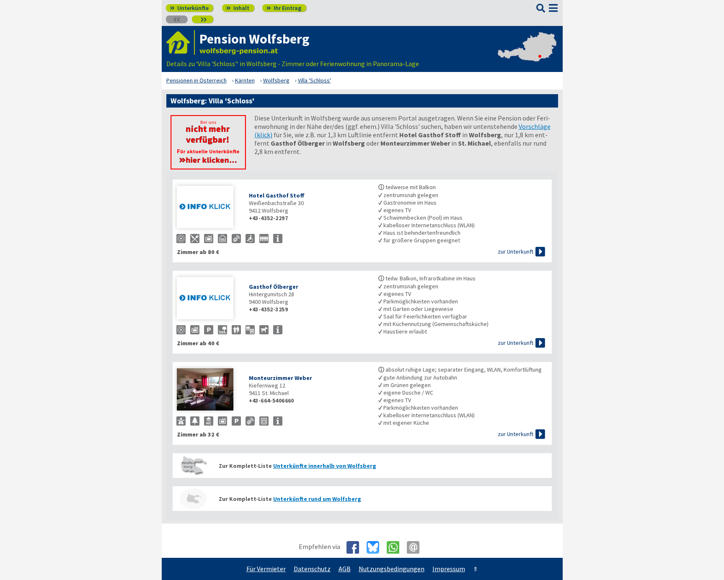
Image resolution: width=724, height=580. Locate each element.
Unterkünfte (189, 8)
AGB (345, 569)
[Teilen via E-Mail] (416, 547)
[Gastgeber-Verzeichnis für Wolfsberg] (180, 42)
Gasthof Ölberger (273, 286)
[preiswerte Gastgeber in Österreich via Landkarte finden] (527, 55)
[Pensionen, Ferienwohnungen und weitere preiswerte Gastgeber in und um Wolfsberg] (194, 465)
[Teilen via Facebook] (355, 547)
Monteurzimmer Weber (280, 378)
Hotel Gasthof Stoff (277, 195)
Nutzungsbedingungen (391, 569)
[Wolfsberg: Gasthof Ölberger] (208, 299)
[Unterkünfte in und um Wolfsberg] (208, 167)
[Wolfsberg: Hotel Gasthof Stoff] (208, 208)
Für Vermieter (266, 569)
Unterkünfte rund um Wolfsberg (317, 499)
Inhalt (237, 8)
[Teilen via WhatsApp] (396, 547)
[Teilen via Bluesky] (376, 547)
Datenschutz (312, 569)
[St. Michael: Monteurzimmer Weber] (208, 390)
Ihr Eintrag (283, 8)
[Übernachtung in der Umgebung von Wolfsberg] (194, 498)
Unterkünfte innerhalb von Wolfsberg (324, 466)
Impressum (448, 569)
